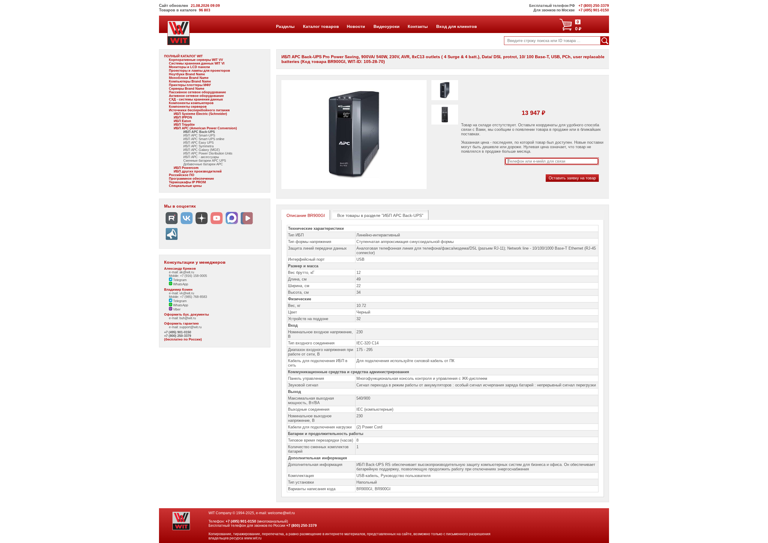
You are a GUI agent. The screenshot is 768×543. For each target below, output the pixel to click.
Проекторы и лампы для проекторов (199, 70)
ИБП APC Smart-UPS (199, 135)
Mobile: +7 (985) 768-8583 (188, 296)
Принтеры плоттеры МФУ (190, 85)
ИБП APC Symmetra (198, 146)
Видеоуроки (386, 26)
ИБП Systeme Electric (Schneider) (200, 114)
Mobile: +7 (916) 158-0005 (188, 276)
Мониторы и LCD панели (189, 67)
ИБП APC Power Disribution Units (207, 153)
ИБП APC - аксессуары (201, 157)
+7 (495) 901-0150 (177, 332)
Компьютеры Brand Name (190, 81)
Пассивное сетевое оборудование (197, 92)
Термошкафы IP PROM (187, 182)
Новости (356, 26)
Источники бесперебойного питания (199, 110)
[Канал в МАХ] (231, 224)
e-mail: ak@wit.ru (181, 272)
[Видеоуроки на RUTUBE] (171, 224)
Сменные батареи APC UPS (204, 160)
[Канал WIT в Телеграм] (171, 240)
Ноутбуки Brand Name (187, 74)
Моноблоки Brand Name (188, 78)
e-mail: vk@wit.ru (181, 293)
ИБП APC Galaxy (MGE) (201, 150)
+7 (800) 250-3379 (177, 336)
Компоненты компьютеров (191, 103)
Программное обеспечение (191, 178)
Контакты (418, 26)
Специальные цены (185, 186)
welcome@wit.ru (281, 513)
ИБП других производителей (198, 171)
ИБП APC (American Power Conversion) (205, 128)
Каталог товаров (320, 26)
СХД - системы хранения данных (196, 99)
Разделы (285, 26)
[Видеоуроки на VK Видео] (246, 224)
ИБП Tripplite (184, 124)
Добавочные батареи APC (203, 164)
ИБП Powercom (186, 168)
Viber (176, 309)
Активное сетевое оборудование (196, 96)
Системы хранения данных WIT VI (196, 63)
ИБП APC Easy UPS (198, 142)
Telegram (179, 280)
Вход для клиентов (456, 26)
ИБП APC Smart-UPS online (203, 139)
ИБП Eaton (182, 121)
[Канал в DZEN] (201, 224)
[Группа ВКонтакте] (186, 224)
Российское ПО (181, 175)
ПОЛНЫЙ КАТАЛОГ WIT (183, 56)
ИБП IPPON (183, 117)
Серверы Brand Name (186, 88)
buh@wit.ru (187, 318)
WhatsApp (180, 284)
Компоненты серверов (188, 106)
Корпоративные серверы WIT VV (196, 60)
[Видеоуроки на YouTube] (216, 224)
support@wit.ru (190, 327)
